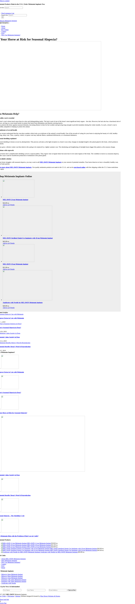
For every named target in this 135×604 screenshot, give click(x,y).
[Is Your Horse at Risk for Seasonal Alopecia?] (10, 409)
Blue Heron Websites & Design (50, 596)
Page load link (4, 599)
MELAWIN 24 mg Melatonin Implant (15, 199)
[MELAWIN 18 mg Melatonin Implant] (61, 253)
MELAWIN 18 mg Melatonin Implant (15, 264)
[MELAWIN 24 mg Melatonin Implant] (61, 189)
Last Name (24, 590)
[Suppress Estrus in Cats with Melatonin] (10, 368)
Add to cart (6, 205)
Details (12, 205)
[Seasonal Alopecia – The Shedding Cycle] (10, 512)
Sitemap (17, 596)
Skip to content (4, 1)
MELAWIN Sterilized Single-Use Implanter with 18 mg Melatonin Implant (28, 238)
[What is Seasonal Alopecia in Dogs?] (10, 388)
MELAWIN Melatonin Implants (50, 162)
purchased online (79, 167)
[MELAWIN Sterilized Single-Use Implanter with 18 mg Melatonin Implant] (61, 221)
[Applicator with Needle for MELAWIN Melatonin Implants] (61, 285)
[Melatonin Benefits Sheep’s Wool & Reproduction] (10, 491)
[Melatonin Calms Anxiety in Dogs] (43, 471)
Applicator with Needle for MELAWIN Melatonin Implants (23, 302)
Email (47, 590)
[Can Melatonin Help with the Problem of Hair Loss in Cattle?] (10, 532)
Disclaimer (11, 596)
